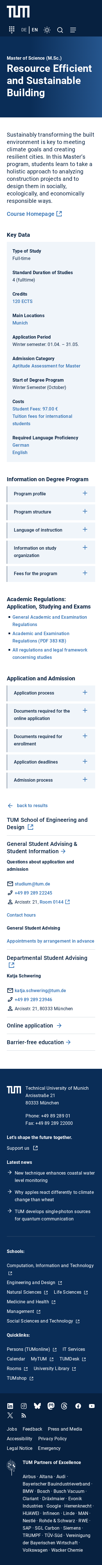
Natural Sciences (24, 1292)
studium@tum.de (32, 884)
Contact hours (21, 915)
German (20, 445)
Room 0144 (51, 902)
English (19, 452)
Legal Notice (19, 1448)
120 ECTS (22, 301)
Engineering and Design (32, 1282)
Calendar (16, 1359)
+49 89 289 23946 (33, 999)
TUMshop (17, 1378)
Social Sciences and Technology (40, 1321)
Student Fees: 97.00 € (35, 409)
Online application (31, 1025)
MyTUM (39, 1359)
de (24, 30)
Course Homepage (30, 213)
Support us (18, 1148)
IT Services (74, 1349)
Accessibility (20, 1438)
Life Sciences (68, 1292)
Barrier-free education (35, 1042)
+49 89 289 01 (56, 1116)
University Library (52, 1368)
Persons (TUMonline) (29, 1349)
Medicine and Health (28, 1301)
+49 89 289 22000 (54, 1123)
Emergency (49, 1448)
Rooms (14, 1368)
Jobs (12, 1428)
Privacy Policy (52, 1438)
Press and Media (65, 1428)
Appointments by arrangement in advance (51, 941)
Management (21, 1311)
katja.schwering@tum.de (40, 990)
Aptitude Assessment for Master (46, 366)
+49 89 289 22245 (33, 893)
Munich (20, 323)
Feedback (32, 1428)
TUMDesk (70, 1359)
